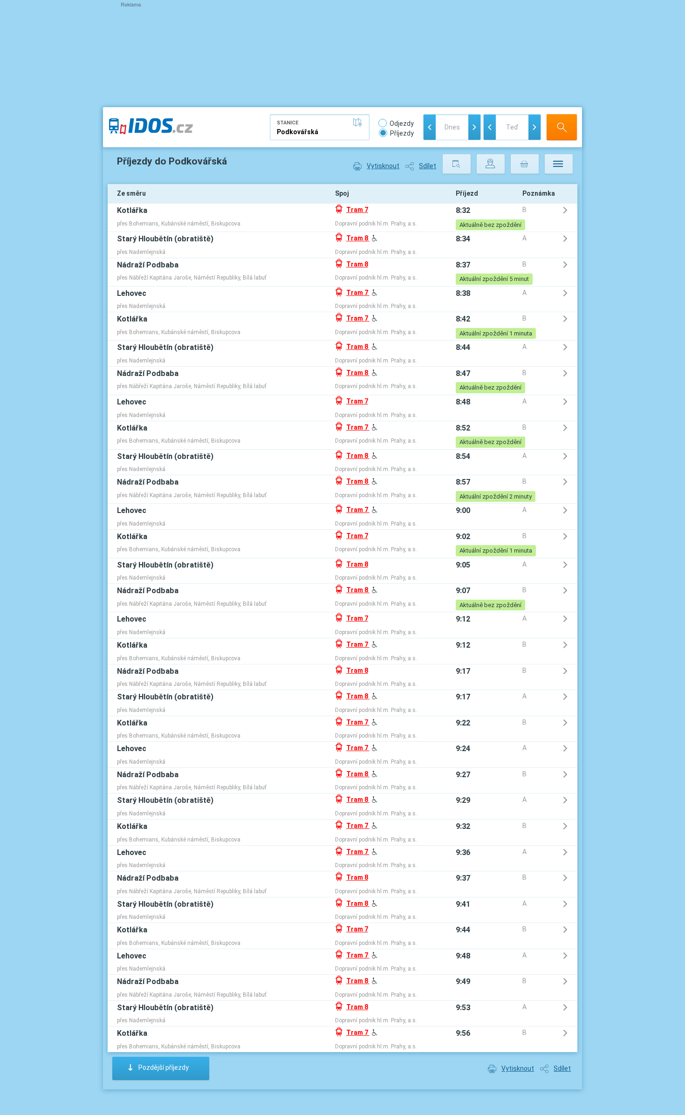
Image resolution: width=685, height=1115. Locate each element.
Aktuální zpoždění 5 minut (494, 278)
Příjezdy (402, 133)
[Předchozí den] (430, 127)
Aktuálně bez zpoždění (490, 224)
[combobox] (319, 127)
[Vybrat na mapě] (359, 122)
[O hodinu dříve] (490, 127)
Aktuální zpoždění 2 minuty (495, 496)
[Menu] (559, 164)
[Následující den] (474, 127)
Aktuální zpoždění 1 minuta (495, 333)
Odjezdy (402, 123)
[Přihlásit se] (491, 164)
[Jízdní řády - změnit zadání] (457, 164)
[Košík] (525, 164)
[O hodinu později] (534, 127)
